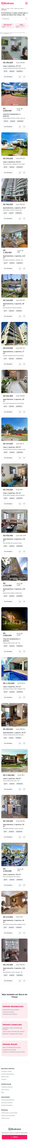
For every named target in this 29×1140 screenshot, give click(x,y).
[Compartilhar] (20, 77)
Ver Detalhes (8, 76)
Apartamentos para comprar (11, 1009)
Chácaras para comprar (9, 1049)
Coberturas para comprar (10, 1014)
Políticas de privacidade (8, 1115)
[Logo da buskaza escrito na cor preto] (14, 1130)
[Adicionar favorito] (24, 77)
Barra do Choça (19, 8)
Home (2, 8)
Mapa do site (5, 1076)
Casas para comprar (8, 1012)
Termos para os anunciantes (9, 1113)
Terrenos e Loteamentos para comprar (14, 1052)
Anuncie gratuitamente (7, 1100)
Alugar (10, 1071)
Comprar (3, 1071)
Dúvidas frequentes (6, 1105)
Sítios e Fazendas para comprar (12, 1047)
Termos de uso (5, 1118)
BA (12, 8)
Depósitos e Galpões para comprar (13, 1034)
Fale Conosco (5, 1089)
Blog (2, 1092)
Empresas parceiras (6, 1102)
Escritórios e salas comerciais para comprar (12, 1028)
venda (8, 8)
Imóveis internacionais (7, 1074)
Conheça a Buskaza (7, 1087)
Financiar (3, 1079)
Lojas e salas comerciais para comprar (14, 1031)
